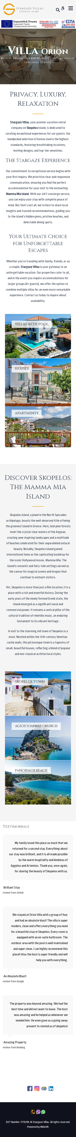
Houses (38, 380)
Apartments (38, 425)
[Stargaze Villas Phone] (24, 9)
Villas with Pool (38, 336)
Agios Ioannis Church (38, 738)
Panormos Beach (38, 782)
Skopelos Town (38, 693)
